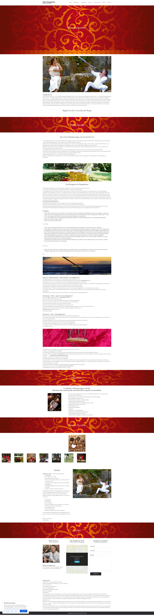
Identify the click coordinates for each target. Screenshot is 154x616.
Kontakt (103, 2)
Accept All (23, 611)
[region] (15, 607)
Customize (8, 611)
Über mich (90, 2)
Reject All (15, 611)
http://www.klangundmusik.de (57, 567)
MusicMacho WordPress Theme (80, 613)
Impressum (109, 2)
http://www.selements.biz (56, 568)
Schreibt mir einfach (100, 541)
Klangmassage (83, 2)
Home (70, 2)
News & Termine (97, 2)
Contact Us (95, 573)
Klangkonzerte (76, 2)
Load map (77, 561)
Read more (77, 559)
